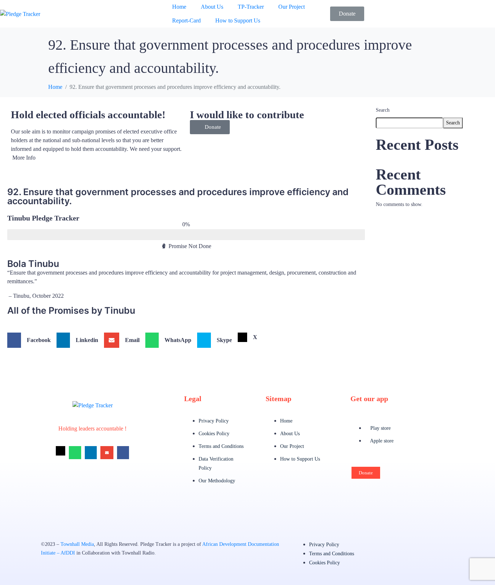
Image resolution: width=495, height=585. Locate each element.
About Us (212, 7)
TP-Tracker (251, 7)
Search (383, 110)
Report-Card (186, 20)
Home (179, 7)
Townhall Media (77, 544)
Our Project (291, 7)
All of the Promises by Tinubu (71, 310)
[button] (210, 127)
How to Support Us (237, 20)
